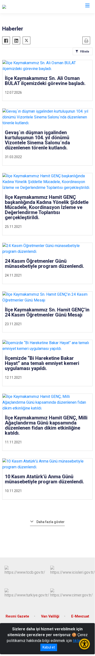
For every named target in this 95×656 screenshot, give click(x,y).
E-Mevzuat (80, 616)
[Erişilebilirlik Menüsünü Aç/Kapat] (84, 644)
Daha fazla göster (50, 522)
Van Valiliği (50, 616)
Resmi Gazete (17, 616)
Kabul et (49, 647)
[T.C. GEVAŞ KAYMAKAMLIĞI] (26, 6)
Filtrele (84, 51)
